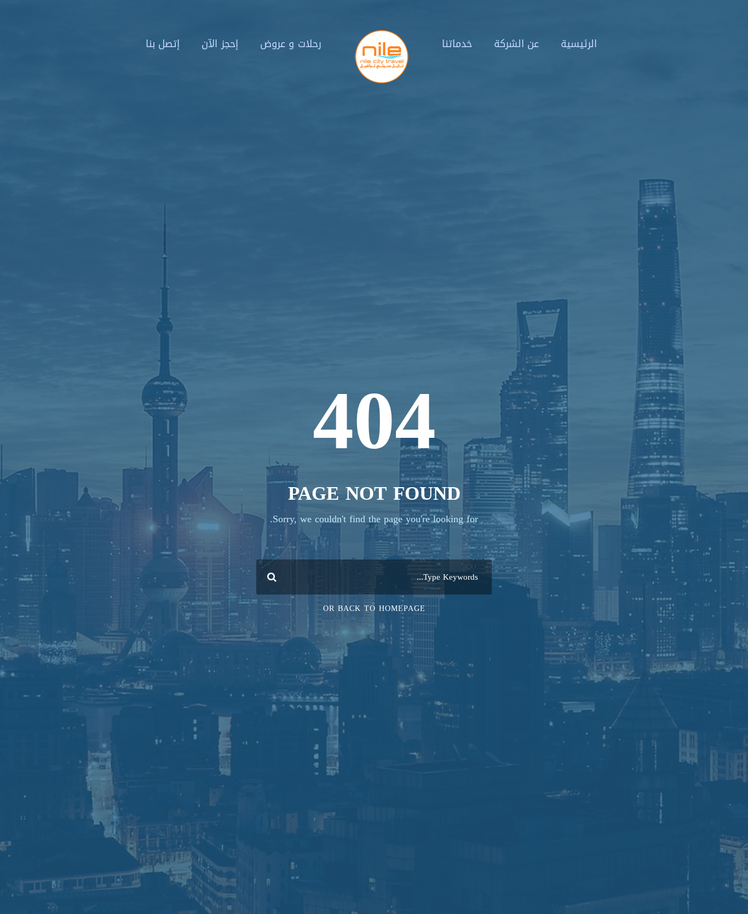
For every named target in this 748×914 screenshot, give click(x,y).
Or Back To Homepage (374, 608)
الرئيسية (579, 44)
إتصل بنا (163, 44)
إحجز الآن (220, 44)
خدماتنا (457, 44)
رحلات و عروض (290, 44)
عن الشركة (516, 44)
